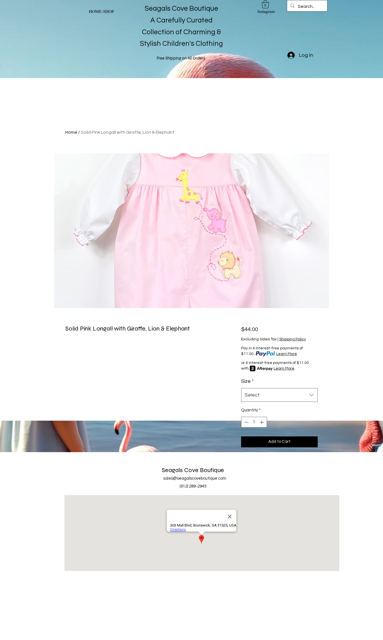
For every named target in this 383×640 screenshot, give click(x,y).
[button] (265, 4)
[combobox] (279, 395)
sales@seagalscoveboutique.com (194, 478)
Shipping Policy (292, 339)
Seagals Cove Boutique (193, 470)
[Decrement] (246, 422)
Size (247, 381)
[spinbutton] (254, 422)
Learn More (286, 354)
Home (71, 132)
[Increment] (262, 422)
